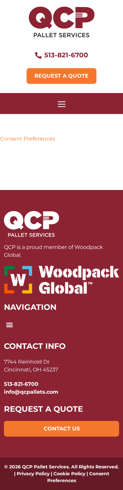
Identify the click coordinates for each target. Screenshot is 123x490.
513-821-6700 (21, 384)
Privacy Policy (33, 473)
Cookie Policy (69, 473)
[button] (9, 324)
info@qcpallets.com (31, 392)
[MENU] (61, 103)
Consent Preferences (27, 139)
